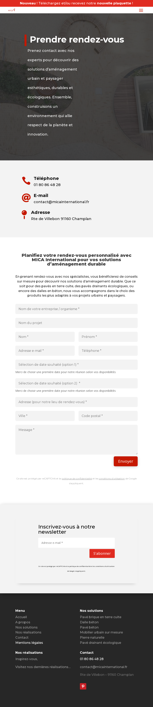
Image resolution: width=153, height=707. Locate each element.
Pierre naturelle (92, 637)
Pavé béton (89, 627)
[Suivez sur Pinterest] (83, 686)
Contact (21, 637)
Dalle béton (89, 622)
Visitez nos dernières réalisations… (43, 667)
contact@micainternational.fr (103, 667)
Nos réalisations (28, 632)
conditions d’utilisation (112, 478)
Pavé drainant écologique (100, 643)
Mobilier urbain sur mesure (101, 632)
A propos (22, 622)
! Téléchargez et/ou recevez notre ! (76, 3)
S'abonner (102, 553)
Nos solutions (26, 627)
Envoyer (125, 461)
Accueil (21, 617)
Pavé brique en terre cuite (100, 617)
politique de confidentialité (77, 478)
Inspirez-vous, (26, 659)
